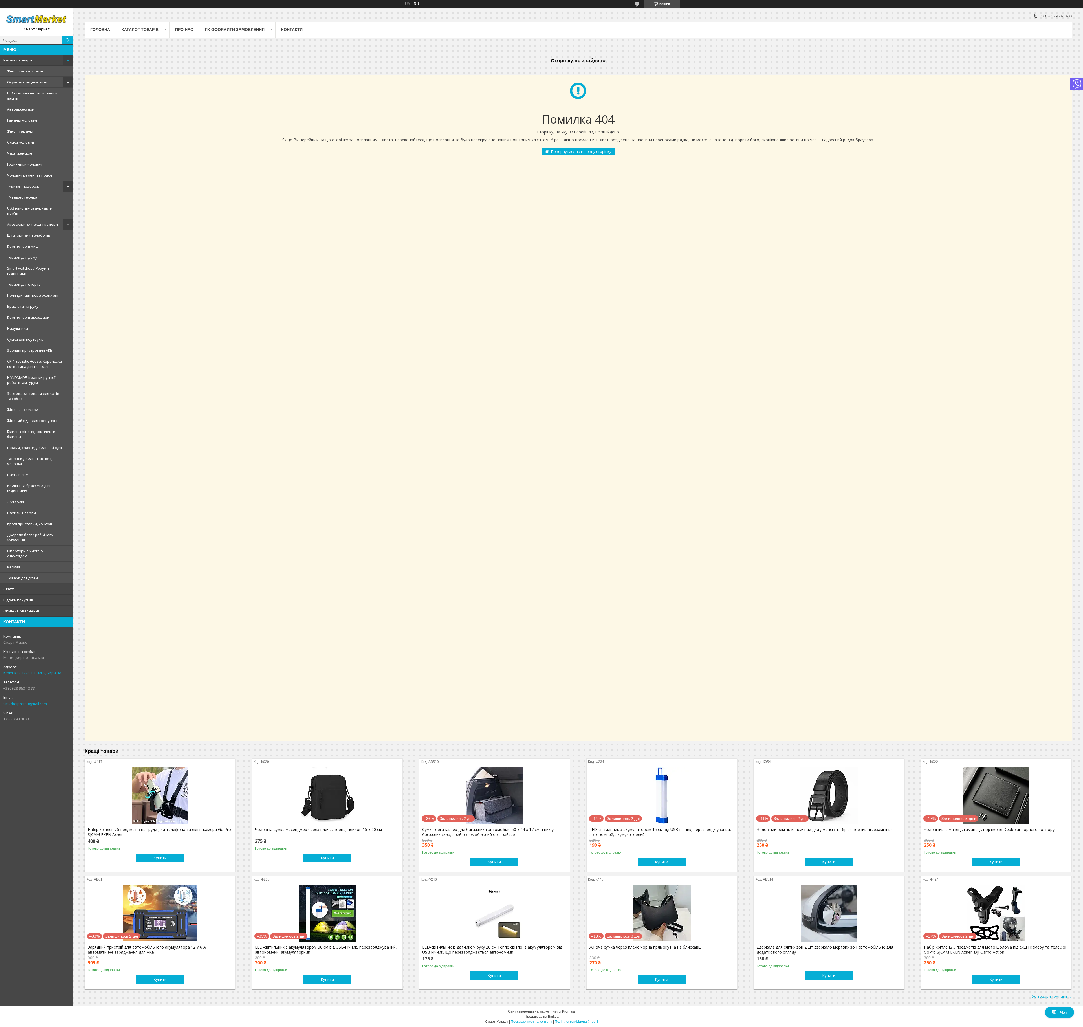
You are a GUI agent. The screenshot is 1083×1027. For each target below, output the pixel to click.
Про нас (184, 29)
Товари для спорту (24, 284)
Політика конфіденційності (576, 1022)
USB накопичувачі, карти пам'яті (29, 211)
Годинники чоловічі (24, 164)
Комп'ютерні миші (23, 246)
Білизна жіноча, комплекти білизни (31, 434)
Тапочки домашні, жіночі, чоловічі (29, 461)
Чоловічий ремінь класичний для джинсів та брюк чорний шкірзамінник (825, 829)
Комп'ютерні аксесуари (28, 317)
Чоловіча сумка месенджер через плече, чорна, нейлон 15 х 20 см (318, 829)
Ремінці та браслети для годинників (28, 488)
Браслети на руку (22, 306)
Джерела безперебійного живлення (30, 537)
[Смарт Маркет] (36, 19)
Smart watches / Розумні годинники (28, 271)
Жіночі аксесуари (22, 409)
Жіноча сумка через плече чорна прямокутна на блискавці (645, 947)
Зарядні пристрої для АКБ (29, 350)
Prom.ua (568, 1011)
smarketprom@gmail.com (25, 703)
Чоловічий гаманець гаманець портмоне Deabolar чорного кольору (989, 829)
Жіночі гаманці (20, 131)
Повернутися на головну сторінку (581, 151)
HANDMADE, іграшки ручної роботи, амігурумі (31, 380)
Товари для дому (22, 257)
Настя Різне (17, 474)
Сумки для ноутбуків (25, 339)
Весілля (13, 566)
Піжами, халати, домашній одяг (35, 447)
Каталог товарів (18, 60)
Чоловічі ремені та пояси (29, 175)
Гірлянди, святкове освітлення (34, 295)
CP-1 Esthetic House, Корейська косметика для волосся (34, 364)
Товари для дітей (22, 577)
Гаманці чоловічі (22, 120)
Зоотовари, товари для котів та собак (33, 396)
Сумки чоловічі (20, 142)
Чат (1063, 1012)
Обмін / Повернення (21, 610)
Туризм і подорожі (23, 186)
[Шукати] (67, 40)
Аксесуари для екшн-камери (32, 224)
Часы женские (19, 153)
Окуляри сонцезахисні (27, 82)
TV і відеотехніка (22, 197)
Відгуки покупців (18, 599)
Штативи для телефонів (28, 235)
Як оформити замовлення (235, 29)
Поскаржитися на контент (531, 1022)
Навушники (17, 328)
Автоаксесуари (20, 109)
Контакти (292, 29)
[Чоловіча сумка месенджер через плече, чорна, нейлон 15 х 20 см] (327, 795)
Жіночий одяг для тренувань (33, 420)
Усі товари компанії (1049, 996)
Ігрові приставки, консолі (29, 523)
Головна (100, 29)
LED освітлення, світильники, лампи (32, 96)
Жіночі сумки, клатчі (25, 71)
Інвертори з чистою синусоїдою (25, 553)
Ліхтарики (16, 501)
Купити (160, 857)
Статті (9, 588)
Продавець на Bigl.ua (542, 1017)
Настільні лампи (21, 512)
